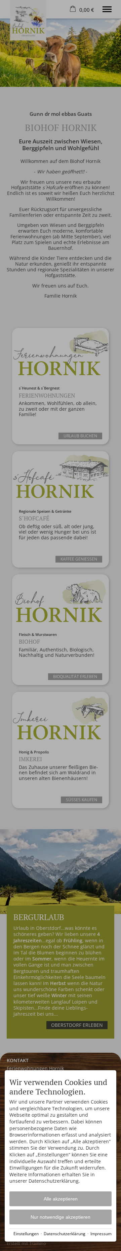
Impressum (101, 1233)
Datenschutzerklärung (64, 1233)
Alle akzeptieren (61, 1199)
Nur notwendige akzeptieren (60, 1217)
